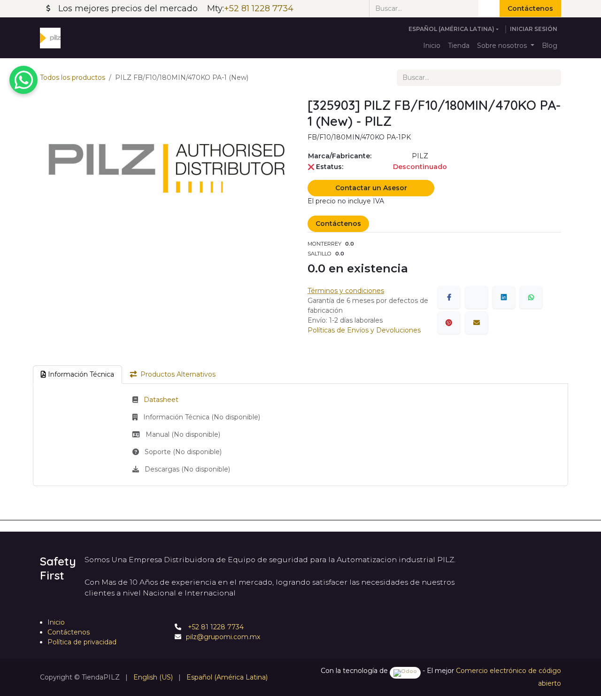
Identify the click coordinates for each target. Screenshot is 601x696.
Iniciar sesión (533, 28)
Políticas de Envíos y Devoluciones (364, 330)
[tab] (77, 374)
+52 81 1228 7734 (215, 627)
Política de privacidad (81, 642)
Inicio (56, 622)
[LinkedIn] (504, 297)
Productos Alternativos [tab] (178, 374)
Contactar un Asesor (371, 188)
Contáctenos (530, 8)
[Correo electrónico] (476, 322)
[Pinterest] (449, 322)
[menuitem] (431, 45)
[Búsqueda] (489, 8)
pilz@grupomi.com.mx (223, 637)
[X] (476, 297)
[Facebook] (449, 297)
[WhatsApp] (531, 297)
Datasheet (161, 399)
